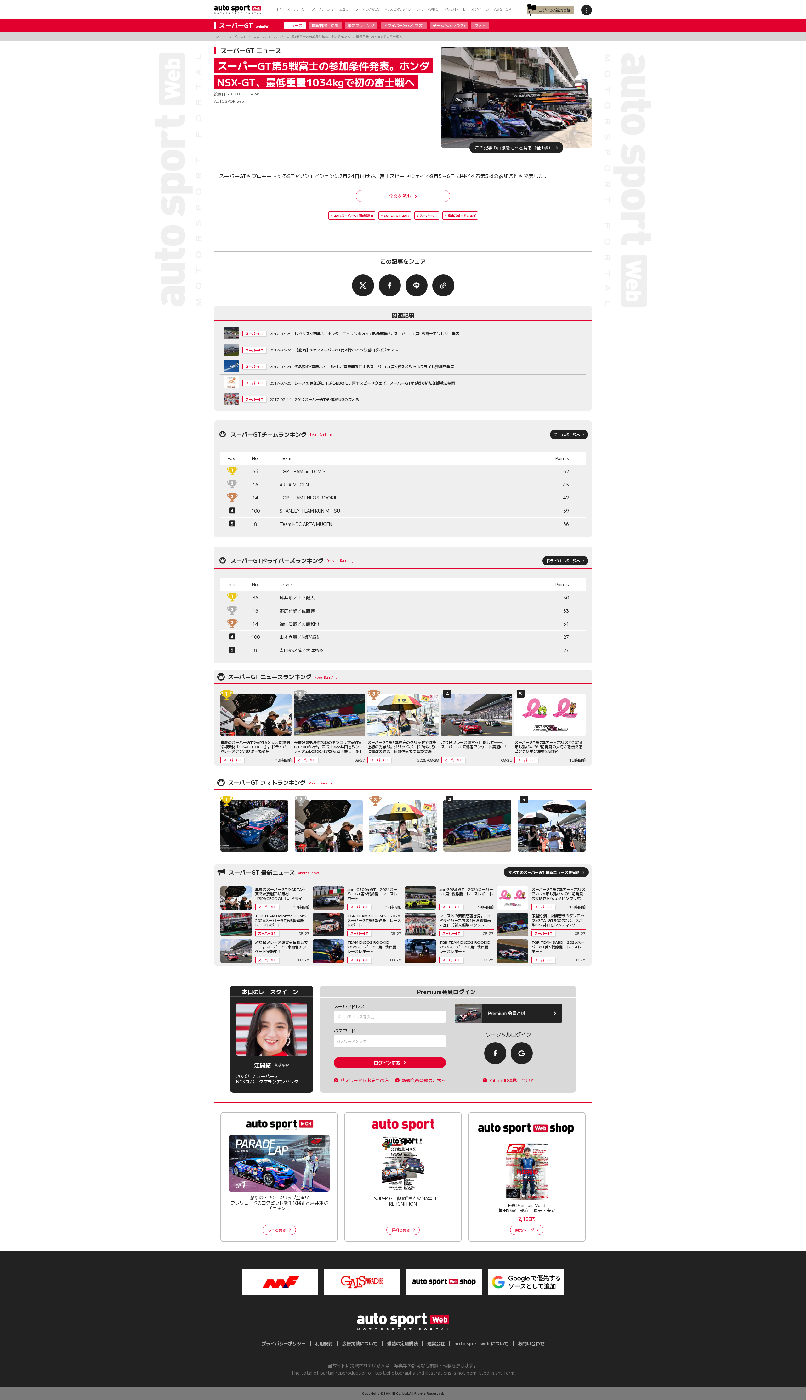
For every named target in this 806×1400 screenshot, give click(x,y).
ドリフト (450, 9)
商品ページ (524, 1229)
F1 (279, 9)
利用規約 (324, 1343)
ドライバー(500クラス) (403, 25)
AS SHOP (502, 9)
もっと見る (276, 1229)
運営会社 (436, 1343)
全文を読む (400, 196)
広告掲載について (359, 1343)
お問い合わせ (531, 1343)
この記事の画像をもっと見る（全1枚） (514, 147)
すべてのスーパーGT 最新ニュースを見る (544, 872)
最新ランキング (361, 25)
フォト (480, 25)
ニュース (295, 25)
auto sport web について (481, 1343)
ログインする (387, 1063)
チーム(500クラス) (449, 25)
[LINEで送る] (417, 285)
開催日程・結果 (325, 25)
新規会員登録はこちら (424, 1080)
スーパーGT (297, 9)
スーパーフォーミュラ (330, 9)
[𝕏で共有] (363, 285)
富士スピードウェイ (462, 215)
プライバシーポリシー (284, 1343)
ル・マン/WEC (367, 9)
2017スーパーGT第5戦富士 (353, 215)
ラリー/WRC (427, 9)
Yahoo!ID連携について (512, 1080)
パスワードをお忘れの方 (364, 1080)
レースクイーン (476, 9)
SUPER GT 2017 (396, 215)
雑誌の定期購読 (402, 1343)
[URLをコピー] (443, 285)
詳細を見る (400, 1229)
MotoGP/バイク (398, 9)
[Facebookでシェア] (390, 285)
